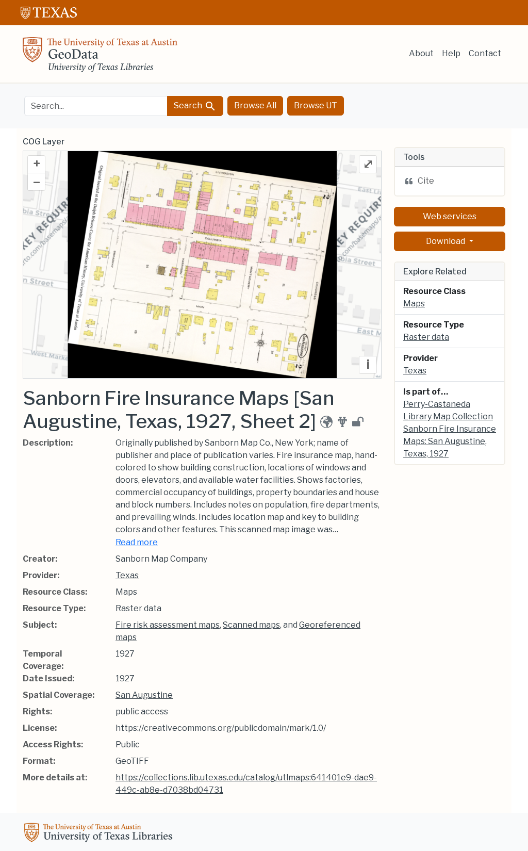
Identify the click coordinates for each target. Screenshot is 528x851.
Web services (449, 216)
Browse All (255, 105)
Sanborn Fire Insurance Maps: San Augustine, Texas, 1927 (449, 441)
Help (451, 53)
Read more (137, 542)
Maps (414, 303)
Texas (127, 575)
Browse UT (315, 105)
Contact (485, 53)
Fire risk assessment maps (168, 625)
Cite (426, 181)
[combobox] (96, 106)
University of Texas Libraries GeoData (100, 57)
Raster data (426, 337)
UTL (100, 834)
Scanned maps (251, 625)
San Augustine (144, 695)
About (421, 53)
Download (446, 241)
